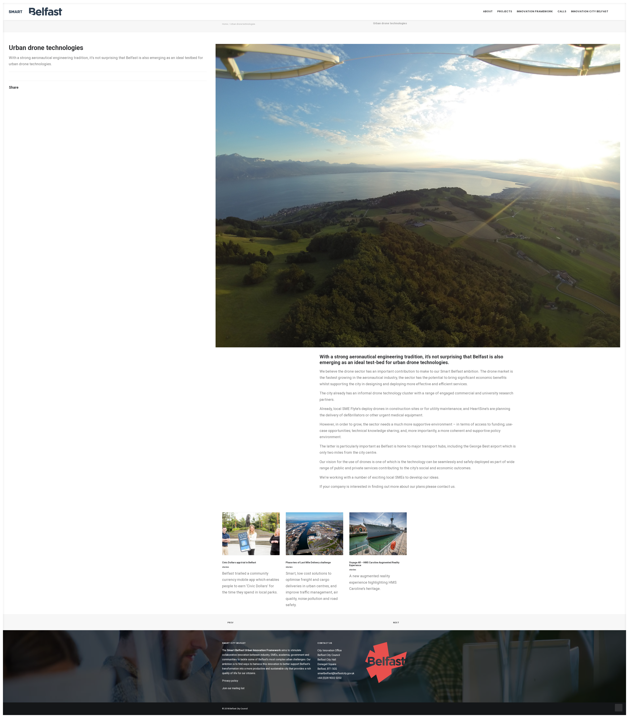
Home (225, 24)
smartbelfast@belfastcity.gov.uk (335, 673)
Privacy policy (230, 680)
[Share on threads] (36, 88)
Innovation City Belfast (589, 11)
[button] (617, 11)
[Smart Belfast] (35, 11)
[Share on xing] (57, 88)
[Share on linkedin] (44, 88)
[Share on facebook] (27, 88)
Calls (562, 11)
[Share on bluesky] (53, 88)
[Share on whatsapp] (49, 88)
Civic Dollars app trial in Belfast (239, 562)
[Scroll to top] (618, 707)
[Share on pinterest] (40, 88)
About (488, 11)
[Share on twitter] (32, 88)
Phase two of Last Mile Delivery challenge (308, 562)
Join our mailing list (233, 688)
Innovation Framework (535, 11)
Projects (504, 11)
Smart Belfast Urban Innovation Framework (254, 650)
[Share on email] (61, 88)
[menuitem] (488, 11)
